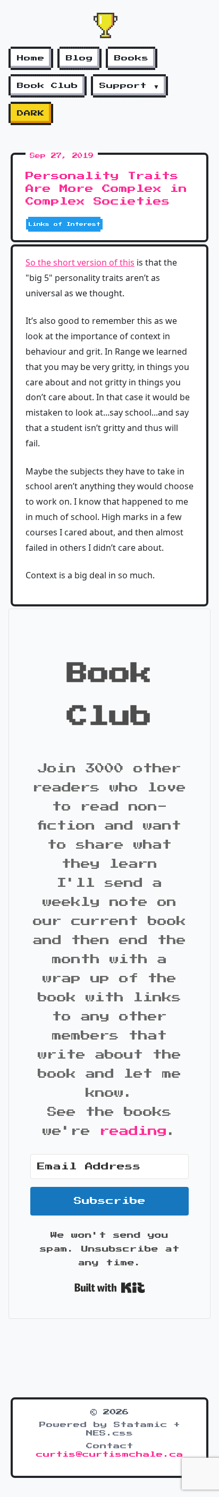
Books (131, 58)
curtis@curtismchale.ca (109, 1454)
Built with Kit (109, 1287)
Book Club (47, 86)
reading (133, 1131)
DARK (31, 113)
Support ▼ (129, 86)
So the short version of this (80, 262)
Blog (79, 58)
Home (31, 58)
